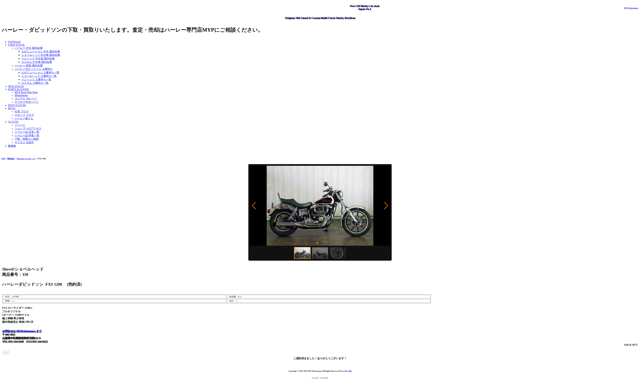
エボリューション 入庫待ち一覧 (40, 72)
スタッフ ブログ (24, 115)
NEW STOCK (16, 86)
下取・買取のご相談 (27, 138)
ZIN (350, 371)
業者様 (12, 145)
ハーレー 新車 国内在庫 (29, 65)
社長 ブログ (22, 111)
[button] (254, 205)
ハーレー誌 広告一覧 (27, 131)
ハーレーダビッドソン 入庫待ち (34, 69)
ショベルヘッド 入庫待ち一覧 (39, 76)
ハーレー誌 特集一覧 (27, 135)
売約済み (11, 159)
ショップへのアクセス (28, 128)
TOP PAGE (14, 41)
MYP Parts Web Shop (26, 92)
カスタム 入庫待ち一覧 (35, 83)
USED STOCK (16, 44)
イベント (20, 125)
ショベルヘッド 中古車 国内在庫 (40, 55)
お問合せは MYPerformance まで (21, 331)
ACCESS (13, 121)
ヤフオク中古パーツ (27, 102)
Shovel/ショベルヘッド (26, 159)
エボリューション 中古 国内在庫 (40, 51)
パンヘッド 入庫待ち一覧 (36, 79)
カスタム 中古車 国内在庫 (36, 62)
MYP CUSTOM (17, 105)
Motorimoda (21, 95)
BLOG (12, 108)
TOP (3, 159)
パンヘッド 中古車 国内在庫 (38, 58)
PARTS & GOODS (18, 89)
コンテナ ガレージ (26, 98)
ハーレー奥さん (24, 118)
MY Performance (631, 8)
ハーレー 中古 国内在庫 (29, 48)
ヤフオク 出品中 (24, 142)
